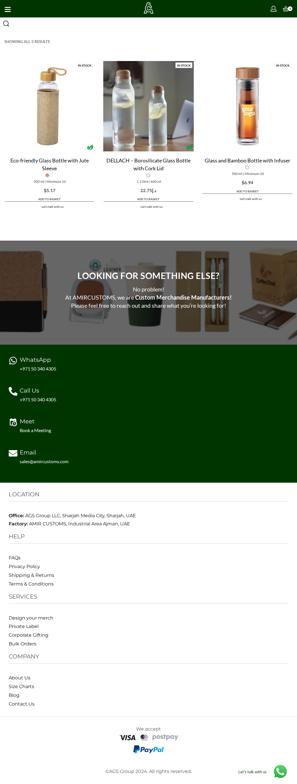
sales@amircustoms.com (44, 461)
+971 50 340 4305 (38, 368)
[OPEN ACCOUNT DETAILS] (273, 9)
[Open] (7, 9)
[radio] (47, 175)
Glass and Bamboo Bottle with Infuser (247, 160)
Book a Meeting (35, 430)
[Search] (6, 23)
